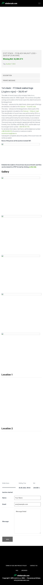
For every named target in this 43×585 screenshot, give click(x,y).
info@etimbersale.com (21, 580)
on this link (32, 167)
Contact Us (33, 565)
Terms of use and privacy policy (16, 565)
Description (7, 75)
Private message (9, 80)
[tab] (21, 75)
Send (7, 539)
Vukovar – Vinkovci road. (31, 111)
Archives (24, 570)
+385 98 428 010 (7, 131)
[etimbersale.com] (10, 3)
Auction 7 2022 (11, 64)
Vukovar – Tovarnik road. (28, 106)
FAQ (17, 570)
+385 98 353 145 (24, 127)
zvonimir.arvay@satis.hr (9, 133)
